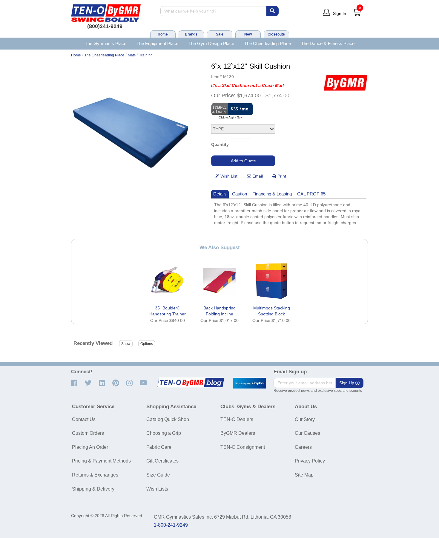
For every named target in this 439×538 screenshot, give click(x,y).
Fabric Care (158, 447)
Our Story (305, 419)
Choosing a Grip (163, 433)
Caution (239, 193)
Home (163, 34)
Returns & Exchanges (95, 474)
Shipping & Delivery (93, 488)
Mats (132, 55)
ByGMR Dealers (237, 433)
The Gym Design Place (211, 43)
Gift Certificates (162, 460)
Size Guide (158, 474)
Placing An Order (90, 447)
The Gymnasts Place (105, 43)
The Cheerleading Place (267, 43)
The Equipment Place (157, 43)
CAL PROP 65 (311, 193)
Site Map (304, 474)
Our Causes (307, 433)
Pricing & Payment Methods (101, 460)
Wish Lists (157, 488)
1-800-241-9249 (171, 525)
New (248, 34)
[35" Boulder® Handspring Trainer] (167, 281)
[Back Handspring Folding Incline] (219, 281)
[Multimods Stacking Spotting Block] (271, 281)
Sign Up (347, 382)
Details (220, 193)
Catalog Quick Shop (167, 419)
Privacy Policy (310, 460)
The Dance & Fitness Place (327, 43)
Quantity (220, 144)
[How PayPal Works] (249, 383)
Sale (219, 34)
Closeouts (276, 34)
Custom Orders (88, 433)
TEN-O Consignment (242, 447)
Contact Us (84, 419)
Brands (191, 34)
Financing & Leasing (272, 193)
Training (146, 55)
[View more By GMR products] (345, 83)
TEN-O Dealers (236, 419)
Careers (303, 447)
